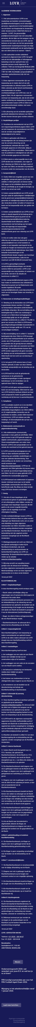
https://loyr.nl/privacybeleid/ (11, 466)
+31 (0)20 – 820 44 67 (16, 937)
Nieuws (17, 962)
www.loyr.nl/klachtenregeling (11, 559)
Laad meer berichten (10, 1005)
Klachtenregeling (19, 1022)
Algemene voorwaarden (17, 1018)
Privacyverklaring (19, 1020)
